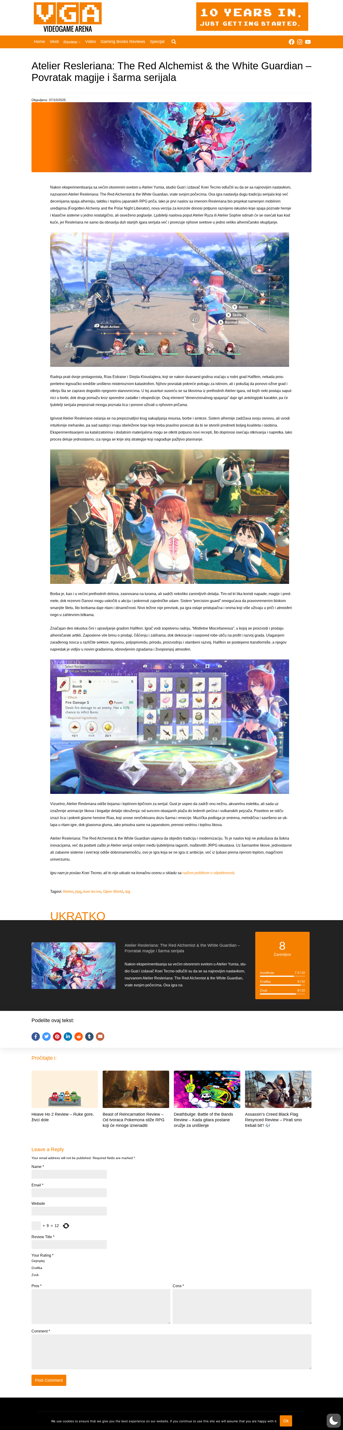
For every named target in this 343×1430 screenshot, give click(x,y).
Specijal (157, 41)
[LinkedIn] (68, 1036)
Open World (113, 892)
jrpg (78, 892)
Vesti (54, 41)
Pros (37, 1286)
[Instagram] (300, 42)
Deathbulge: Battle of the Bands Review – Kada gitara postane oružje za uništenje (203, 1120)
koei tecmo (92, 892)
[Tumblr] (89, 1036)
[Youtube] (308, 42)
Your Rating (42, 1255)
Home (39, 41)
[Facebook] (291, 42)
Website (38, 1204)
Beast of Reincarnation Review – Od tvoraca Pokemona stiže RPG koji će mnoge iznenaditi (133, 1120)
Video (90, 41)
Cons (178, 1286)
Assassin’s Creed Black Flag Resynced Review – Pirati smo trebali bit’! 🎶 (273, 1120)
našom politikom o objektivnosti (208, 873)
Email (37, 1185)
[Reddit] (78, 1036)
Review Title (43, 1237)
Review (70, 42)
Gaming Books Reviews (123, 41)
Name (38, 1167)
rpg (127, 892)
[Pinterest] (57, 1036)
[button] (334, 1421)
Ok (286, 1421)
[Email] (100, 1036)
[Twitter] (46, 1036)
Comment (41, 1331)
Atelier (68, 892)
